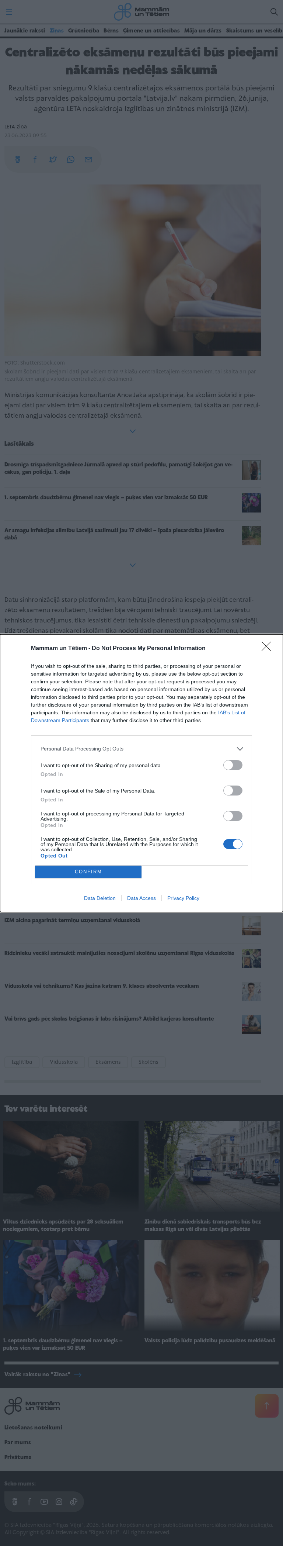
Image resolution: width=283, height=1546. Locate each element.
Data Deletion (100, 898)
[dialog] (141, 773)
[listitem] (141, 749)
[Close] (269, 649)
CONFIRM (88, 871)
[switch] (232, 765)
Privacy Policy (183, 898)
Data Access (141, 898)
